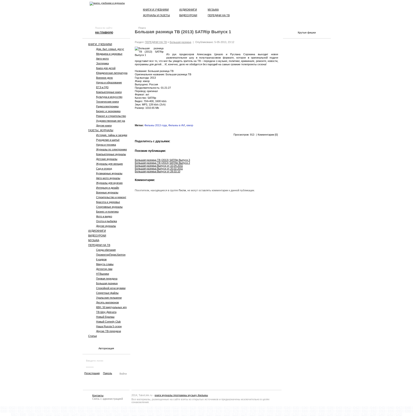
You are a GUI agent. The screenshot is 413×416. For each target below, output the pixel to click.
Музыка (213, 9)
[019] (158, 407)
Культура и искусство (109, 96)
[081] (279, 411)
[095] (399, 411)
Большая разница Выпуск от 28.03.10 (157, 171)
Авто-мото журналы (108, 178)
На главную (104, 32)
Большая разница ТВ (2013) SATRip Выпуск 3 (162, 160)
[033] (279, 407)
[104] (74, 414)
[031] (261, 407)
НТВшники (102, 273)
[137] (356, 414)
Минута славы (105, 264)
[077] (244, 411)
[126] (261, 414)
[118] (193, 414)
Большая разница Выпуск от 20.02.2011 (159, 168)
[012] (98, 407)
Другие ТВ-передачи (108, 331)
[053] (38, 411)
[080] (270, 411)
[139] (373, 414)
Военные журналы (107, 192)
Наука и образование (109, 82)
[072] (201, 411)
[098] (23, 414)
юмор (189, 125)
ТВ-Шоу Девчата (106, 312)
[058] (81, 411)
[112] (142, 414)
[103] (66, 414)
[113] (151, 414)
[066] (150, 411)
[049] (3, 411)
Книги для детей (105, 68)
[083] (296, 411)
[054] (46, 411)
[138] (364, 414)
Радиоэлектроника (107, 106)
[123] (235, 414)
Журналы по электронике (111, 149)
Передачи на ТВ (219, 15)
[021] (175, 407)
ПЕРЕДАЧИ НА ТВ (99, 245)
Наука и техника (106, 144)
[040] (339, 407)
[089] (348, 411)
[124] (244, 414)
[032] (270, 407)
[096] (408, 411)
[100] (40, 414)
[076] (236, 411)
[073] (210, 411)
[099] (31, 414)
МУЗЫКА (93, 240)
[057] (72, 411)
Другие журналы (106, 225)
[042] (356, 407)
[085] (313, 411)
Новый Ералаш (105, 316)
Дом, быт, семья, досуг (110, 49)
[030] (253, 407)
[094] (391, 411)
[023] (193, 407)
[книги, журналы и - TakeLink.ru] (107, 3)
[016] (132, 407)
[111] (134, 414)
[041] (347, 407)
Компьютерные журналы (111, 154)
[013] (106, 407)
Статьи (92, 335)
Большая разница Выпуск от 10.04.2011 (159, 165)
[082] (287, 411)
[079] (262, 411)
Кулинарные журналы (109, 173)
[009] (72, 407)
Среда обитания (106, 249)
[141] (390, 414)
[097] (14, 414)
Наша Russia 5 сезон (109, 326)
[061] (107, 411)
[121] (218, 414)
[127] (269, 414)
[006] (46, 407)
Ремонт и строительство (111, 116)
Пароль (107, 373)
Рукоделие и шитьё (108, 139)
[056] (64, 411)
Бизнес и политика (107, 211)
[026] (218, 407)
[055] (55, 411)
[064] (133, 411)
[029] (244, 407)
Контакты (97, 395)
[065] (141, 411)
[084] (305, 411)
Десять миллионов (107, 302)
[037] (313, 407)
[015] (124, 407)
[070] (184, 411)
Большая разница (107, 283)
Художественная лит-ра (110, 120)
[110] (126, 414)
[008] (64, 407)
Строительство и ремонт (111, 197)
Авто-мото (102, 58)
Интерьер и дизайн (107, 187)
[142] (399, 414)
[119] (201, 414)
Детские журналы (106, 159)
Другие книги (104, 125)
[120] (209, 414)
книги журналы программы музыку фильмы (181, 395)
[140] (381, 414)
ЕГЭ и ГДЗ (102, 87)
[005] (38, 407)
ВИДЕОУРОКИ (97, 235)
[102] (57, 414)
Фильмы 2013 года (155, 125)
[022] (184, 407)
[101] (48, 414)
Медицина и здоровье (109, 53)
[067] (158, 411)
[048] (408, 407)
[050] (12, 411)
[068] (167, 411)
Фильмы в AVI (176, 125)
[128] (278, 414)
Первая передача (106, 278)
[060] (98, 411)
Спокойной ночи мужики (110, 288)
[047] (399, 407)
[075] (227, 411)
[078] (253, 411)
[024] (201, 407)
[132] (313, 414)
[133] (321, 414)
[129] (287, 414)
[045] (382, 407)
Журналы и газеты (156, 15)
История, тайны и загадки (111, 135)
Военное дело (104, 77)
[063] (124, 411)
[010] (81, 407)
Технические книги (107, 101)
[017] (141, 407)
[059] (90, 411)
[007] (55, 407)
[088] (339, 411)
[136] (347, 414)
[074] (219, 411)
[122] (226, 414)
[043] (365, 407)
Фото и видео (104, 216)
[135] (338, 414)
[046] (390, 407)
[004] (29, 407)
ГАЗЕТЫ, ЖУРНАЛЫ (100, 130)
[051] (21, 411)
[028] (236, 407)
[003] (21, 407)
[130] (295, 414)
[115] (167, 414)
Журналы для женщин (109, 163)
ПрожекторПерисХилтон (110, 254)
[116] (176, 414)
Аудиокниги (188, 9)
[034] (287, 407)
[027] (227, 407)
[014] (115, 407)
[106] (91, 414)
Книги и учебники (156, 9)
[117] (184, 414)
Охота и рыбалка (106, 221)
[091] (365, 411)
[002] (12, 407)
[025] (210, 407)
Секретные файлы (107, 292)
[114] (159, 414)
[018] (150, 407)
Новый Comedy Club (108, 321)
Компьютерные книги (109, 92)
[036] (304, 407)
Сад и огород (104, 168)
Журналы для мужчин (109, 182)
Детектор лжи (104, 269)
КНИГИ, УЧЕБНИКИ (100, 44)
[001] (3, 407)
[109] (117, 414)
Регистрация (92, 373)
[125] (252, 414)
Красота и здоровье (108, 202)
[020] (167, 407)
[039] (330, 407)
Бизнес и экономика (108, 111)
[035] (296, 407)
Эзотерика (102, 63)
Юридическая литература (111, 72)
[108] (109, 414)
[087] (330, 411)
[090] (356, 411)
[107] (100, 414)
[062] (115, 411)
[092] (373, 411)
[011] (90, 407)
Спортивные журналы (109, 206)
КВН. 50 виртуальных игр (111, 307)
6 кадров (101, 259)
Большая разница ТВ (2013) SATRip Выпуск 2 (162, 162)
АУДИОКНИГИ (97, 230)
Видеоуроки (188, 15)
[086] (322, 411)
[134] (330, 414)
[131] (304, 414)
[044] (373, 407)
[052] (29, 411)
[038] (322, 407)
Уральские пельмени (109, 297)
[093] (382, 411)
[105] (83, 414)
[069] (176, 411)
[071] (193, 411)
